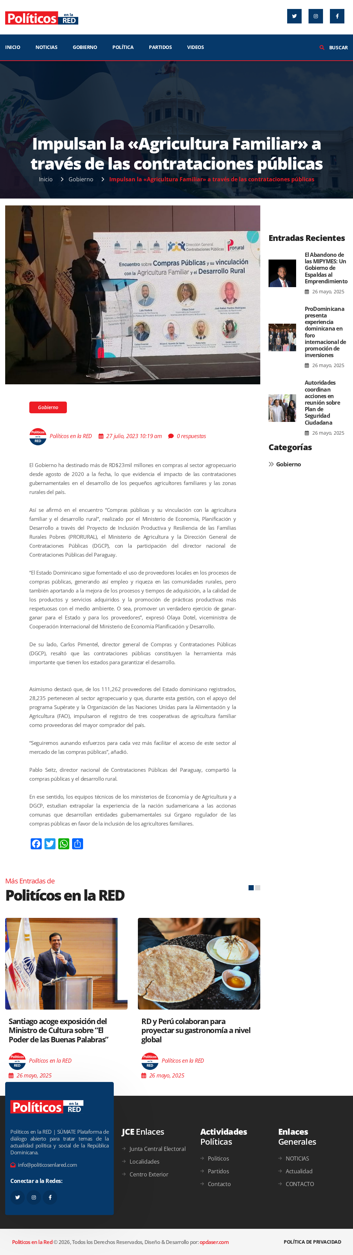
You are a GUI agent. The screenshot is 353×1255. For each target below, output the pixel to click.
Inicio (46, 179)
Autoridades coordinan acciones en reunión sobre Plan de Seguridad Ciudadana (322, 402)
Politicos (218, 1158)
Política (122, 47)
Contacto (219, 1184)
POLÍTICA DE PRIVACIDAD (312, 1241)
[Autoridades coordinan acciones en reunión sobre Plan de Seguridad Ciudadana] (282, 407)
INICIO (12, 47)
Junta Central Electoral (157, 1149)
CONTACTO (300, 1184)
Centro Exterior (149, 1174)
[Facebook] (337, 16)
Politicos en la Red (32, 1241)
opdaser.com (214, 1241)
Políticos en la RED (71, 436)
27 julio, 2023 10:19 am (134, 436)
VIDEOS (195, 47)
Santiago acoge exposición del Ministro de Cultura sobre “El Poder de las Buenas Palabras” (58, 1030)
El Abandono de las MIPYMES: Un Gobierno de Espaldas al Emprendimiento (326, 268)
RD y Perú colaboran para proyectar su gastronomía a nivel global (195, 1030)
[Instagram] (316, 16)
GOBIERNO (85, 47)
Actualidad (299, 1171)
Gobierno (81, 179)
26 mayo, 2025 (327, 291)
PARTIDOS (160, 47)
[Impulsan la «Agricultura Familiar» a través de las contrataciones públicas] (132, 294)
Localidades (144, 1161)
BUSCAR (338, 47)
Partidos (218, 1171)
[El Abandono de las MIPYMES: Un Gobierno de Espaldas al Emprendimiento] (282, 273)
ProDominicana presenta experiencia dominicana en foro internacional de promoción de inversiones (325, 332)
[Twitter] (294, 16)
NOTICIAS (46, 47)
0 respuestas (191, 436)
